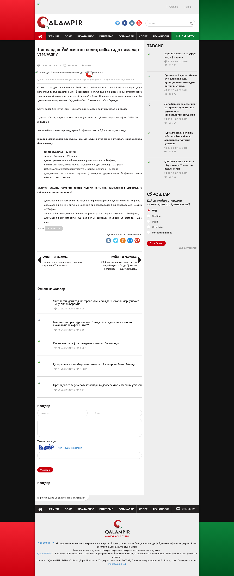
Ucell (155, 221)
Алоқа (188, 6)
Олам (68, 36)
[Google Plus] (137, 239)
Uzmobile (157, 227)
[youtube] (139, 23)
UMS (154, 210)
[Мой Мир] (129, 239)
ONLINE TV (188, 36)
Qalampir (174, 6)
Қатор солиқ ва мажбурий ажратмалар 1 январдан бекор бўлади (94, 364)
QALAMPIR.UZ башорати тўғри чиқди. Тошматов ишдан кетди (179, 165)
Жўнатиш (45, 470)
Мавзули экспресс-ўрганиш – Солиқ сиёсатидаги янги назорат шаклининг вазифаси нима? (92, 323)
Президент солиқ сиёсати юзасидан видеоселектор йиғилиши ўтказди (97, 385)
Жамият (53, 36)
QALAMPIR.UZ (46, 543)
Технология (161, 36)
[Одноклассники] (122, 239)
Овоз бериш (156, 243)
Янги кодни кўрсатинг (70, 447)
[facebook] (117, 23)
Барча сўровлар (188, 247)
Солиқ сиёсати (53, 228)
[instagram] (132, 23)
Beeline (156, 216)
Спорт (143, 36)
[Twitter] (115, 239)
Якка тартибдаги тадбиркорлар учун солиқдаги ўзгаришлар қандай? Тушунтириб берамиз (96, 302)
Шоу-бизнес (85, 36)
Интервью (106, 36)
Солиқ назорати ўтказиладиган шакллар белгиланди (86, 343)
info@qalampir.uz (117, 563)
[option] (89, 72)
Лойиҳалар (126, 36)
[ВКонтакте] (108, 239)
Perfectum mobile (162, 232)
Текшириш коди (47, 441)
